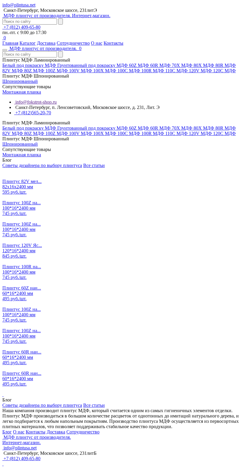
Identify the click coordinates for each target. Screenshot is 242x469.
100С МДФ (129, 70)
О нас (96, 43)
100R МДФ (153, 70)
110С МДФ (177, 70)
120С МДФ (224, 70)
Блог (7, 431)
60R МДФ (161, 65)
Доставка (46, 43)
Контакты (113, 43)
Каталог (27, 43)
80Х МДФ (204, 65)
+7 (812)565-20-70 (32, 112)
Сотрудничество (73, 43)
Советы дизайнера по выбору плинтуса (42, 165)
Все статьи (94, 165)
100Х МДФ (105, 70)
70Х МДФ (183, 65)
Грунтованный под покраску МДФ (93, 65)
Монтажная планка (21, 91)
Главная (10, 43)
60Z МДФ (139, 65)
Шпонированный (20, 81)
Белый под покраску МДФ (29, 65)
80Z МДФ (34, 70)
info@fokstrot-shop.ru (35, 102)
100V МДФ (81, 70)
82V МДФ (13, 70)
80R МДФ (225, 65)
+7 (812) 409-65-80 (21, 27)
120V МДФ (201, 70)
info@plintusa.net (18, 4)
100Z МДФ (57, 70)
